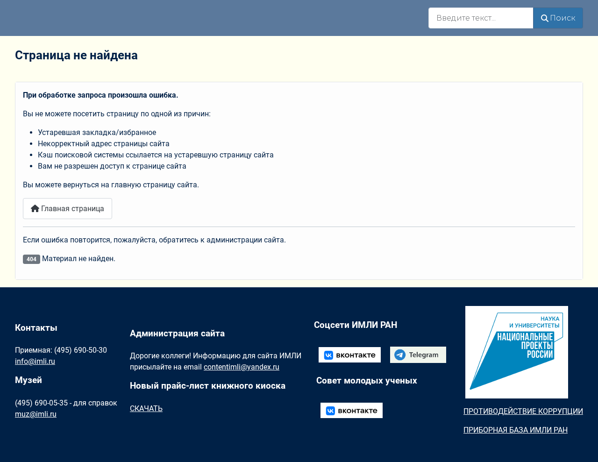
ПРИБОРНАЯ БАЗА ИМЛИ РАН (515, 430)
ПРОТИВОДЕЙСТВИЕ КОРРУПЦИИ (523, 411)
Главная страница (71, 208)
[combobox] (481, 17)
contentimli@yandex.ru (241, 366)
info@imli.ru (35, 361)
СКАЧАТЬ (146, 408)
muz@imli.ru (36, 414)
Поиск (562, 18)
